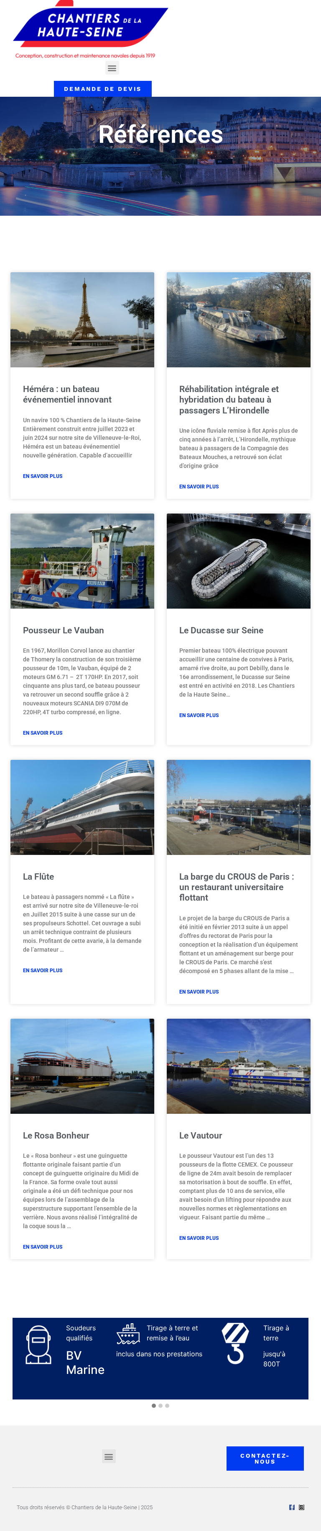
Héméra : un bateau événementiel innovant (67, 394)
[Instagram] (301, 1507)
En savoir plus (42, 476)
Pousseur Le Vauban (63, 630)
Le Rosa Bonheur (56, 1136)
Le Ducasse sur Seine (221, 630)
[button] (112, 68)
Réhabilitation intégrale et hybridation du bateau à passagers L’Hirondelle (229, 399)
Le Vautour (200, 1136)
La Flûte (38, 877)
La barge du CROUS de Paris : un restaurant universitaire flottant (236, 887)
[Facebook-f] (292, 1507)
